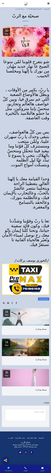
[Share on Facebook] (16, 303)
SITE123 (26, 447)
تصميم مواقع (18, 447)
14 (6, 313)
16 (6, 373)
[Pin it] (8, 303)
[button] (48, 3)
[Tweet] (12, 303)
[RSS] (4, 303)
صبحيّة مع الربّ (43, 299)
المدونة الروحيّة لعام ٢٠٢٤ (34, 9)
